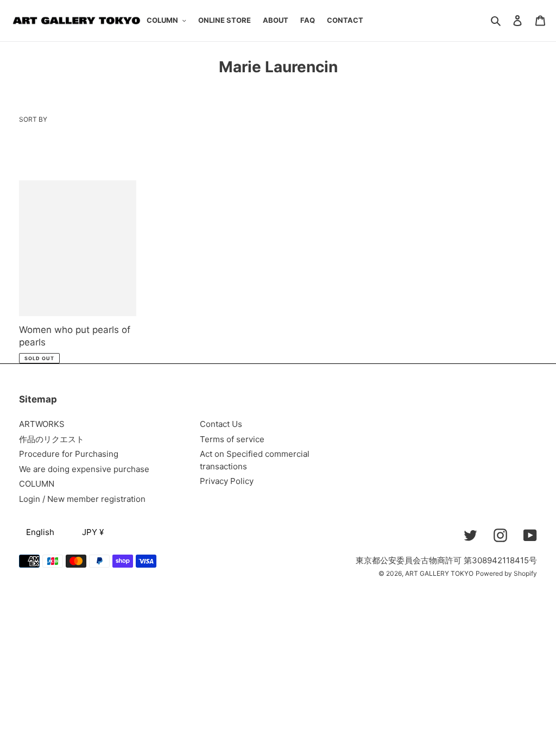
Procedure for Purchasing (68, 454)
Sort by (33, 119)
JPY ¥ (93, 532)
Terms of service (232, 439)
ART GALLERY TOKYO (439, 573)
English (40, 532)
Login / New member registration (82, 499)
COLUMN (36, 484)
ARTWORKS (42, 424)
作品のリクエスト (51, 439)
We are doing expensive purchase (84, 469)
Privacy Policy (227, 481)
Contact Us (221, 424)
